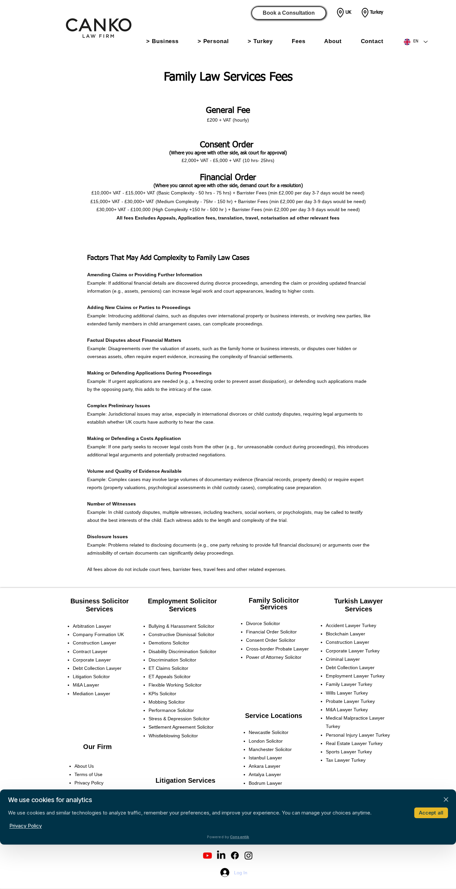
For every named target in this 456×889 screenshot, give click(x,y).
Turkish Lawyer (358, 601)
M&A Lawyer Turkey (347, 709)
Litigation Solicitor (91, 676)
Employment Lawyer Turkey (355, 676)
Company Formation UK (98, 634)
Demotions (161, 642)
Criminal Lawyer (343, 659)
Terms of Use (88, 774)
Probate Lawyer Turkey (350, 701)
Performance (163, 710)
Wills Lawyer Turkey (347, 693)
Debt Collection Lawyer (350, 667)
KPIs (154, 693)
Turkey (376, 12)
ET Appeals (161, 676)
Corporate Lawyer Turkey (353, 650)
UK (348, 12)
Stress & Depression (171, 718)
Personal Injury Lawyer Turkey (358, 735)
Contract (87, 651)
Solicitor (206, 634)
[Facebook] (235, 855)
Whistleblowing (165, 735)
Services (99, 609)
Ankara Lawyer (264, 766)
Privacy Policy (88, 782)
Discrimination (164, 659)
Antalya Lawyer (265, 774)
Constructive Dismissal (173, 634)
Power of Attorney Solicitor (273, 657)
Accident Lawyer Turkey (351, 625)
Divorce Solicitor (263, 623)
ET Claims (160, 668)
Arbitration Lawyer (92, 626)
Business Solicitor (99, 601)
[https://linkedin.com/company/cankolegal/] (221, 855)
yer (104, 651)
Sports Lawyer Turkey (349, 751)
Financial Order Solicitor (271, 631)
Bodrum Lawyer (265, 783)
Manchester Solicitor (270, 749)
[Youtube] (207, 855)
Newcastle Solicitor (268, 732)
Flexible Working (167, 685)
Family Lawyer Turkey (349, 684)
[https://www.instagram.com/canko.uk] (248, 855)
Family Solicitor (274, 600)
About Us (84, 766)
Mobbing (158, 702)
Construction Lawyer (347, 642)
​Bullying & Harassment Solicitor (181, 626)
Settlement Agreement (173, 727)
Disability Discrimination (174, 651)
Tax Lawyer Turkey (346, 760)
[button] (162, 41)
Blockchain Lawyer (345, 633)
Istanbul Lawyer (265, 757)
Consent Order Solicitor (270, 640)
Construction (94, 642)
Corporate (88, 659)
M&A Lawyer (86, 685)
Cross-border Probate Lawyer (277, 648)
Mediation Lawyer (91, 693)
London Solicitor (266, 741)
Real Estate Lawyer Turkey (354, 743)
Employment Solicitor (182, 601)
